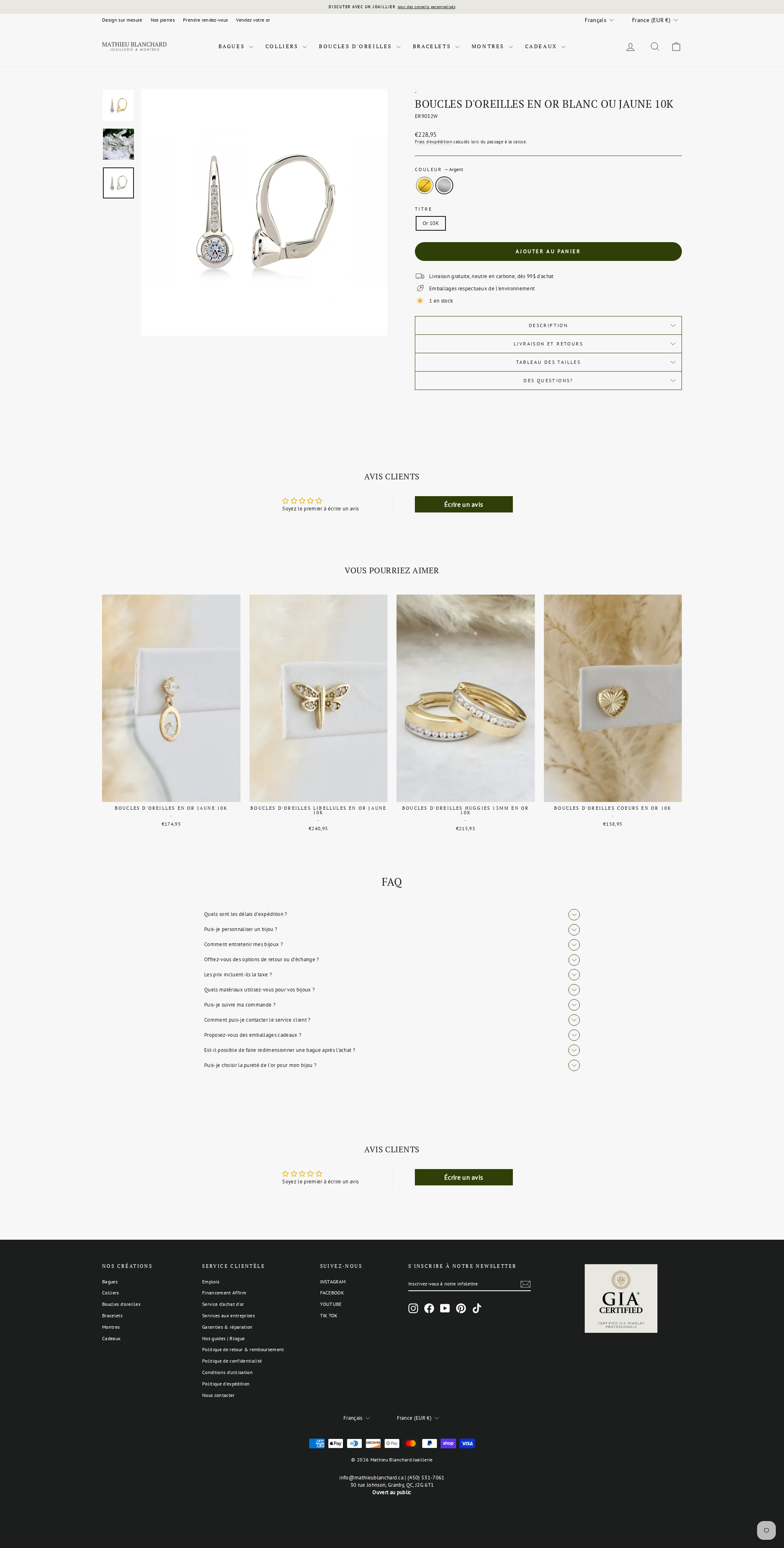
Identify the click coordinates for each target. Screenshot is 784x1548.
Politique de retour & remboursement (243, 1349)
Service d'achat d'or (223, 1304)
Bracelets (433, 46)
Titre (423, 209)
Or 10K (431, 223)
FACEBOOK (332, 1293)
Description (548, 325)
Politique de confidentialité (232, 1361)
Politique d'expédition (225, 1384)
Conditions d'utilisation (227, 1372)
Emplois (210, 1281)
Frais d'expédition (433, 142)
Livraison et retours (548, 344)
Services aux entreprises (228, 1315)
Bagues (232, 46)
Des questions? (548, 380)
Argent (444, 185)
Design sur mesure (122, 20)
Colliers (283, 46)
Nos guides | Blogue (223, 1338)
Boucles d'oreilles (356, 46)
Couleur (439, 169)
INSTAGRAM (333, 1281)
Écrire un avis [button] (463, 504)
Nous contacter (218, 1395)
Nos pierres (163, 20)
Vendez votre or (253, 20)
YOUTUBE (331, 1304)
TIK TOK (329, 1315)
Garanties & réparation (227, 1327)
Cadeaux (542, 46)
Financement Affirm (224, 1293)
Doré (424, 185)
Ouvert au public (391, 1492)
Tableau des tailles (548, 362)
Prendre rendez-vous (205, 20)
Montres (489, 46)
